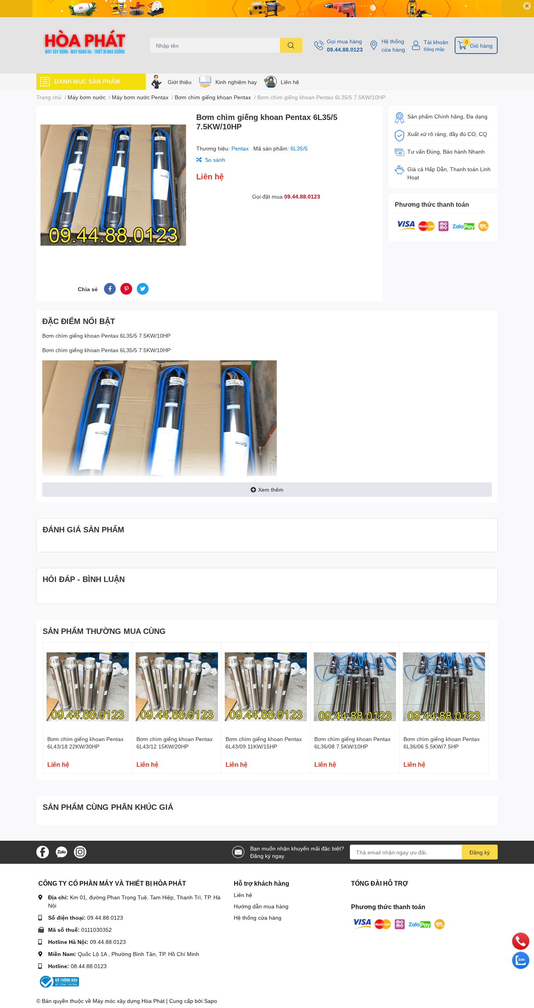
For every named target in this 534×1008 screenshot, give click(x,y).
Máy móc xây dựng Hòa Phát (129, 1000)
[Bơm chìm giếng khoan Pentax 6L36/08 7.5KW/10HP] (355, 687)
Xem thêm (270, 489)
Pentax (240, 148)
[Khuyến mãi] (267, 8)
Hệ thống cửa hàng (393, 45)
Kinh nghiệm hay (236, 82)
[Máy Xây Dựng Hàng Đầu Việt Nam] (84, 45)
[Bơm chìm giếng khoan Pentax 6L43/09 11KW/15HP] (266, 687)
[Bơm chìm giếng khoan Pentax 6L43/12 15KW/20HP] (177, 687)
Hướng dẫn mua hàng (261, 906)
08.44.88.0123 (89, 966)
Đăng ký (479, 852)
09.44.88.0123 (345, 49)
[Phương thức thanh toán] (443, 225)
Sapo (210, 1000)
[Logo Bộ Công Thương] (58, 981)
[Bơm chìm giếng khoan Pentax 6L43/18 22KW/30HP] (88, 687)
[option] (113, 185)
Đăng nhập (434, 49)
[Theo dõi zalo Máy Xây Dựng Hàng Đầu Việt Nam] (61, 851)
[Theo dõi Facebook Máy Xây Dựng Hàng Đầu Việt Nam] (42, 851)
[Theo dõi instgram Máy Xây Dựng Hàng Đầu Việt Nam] (80, 851)
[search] (291, 45)
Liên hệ (290, 82)
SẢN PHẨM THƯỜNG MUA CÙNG (104, 631)
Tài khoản (436, 42)
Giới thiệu (180, 82)
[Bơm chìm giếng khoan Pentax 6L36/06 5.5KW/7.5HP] (444, 687)
